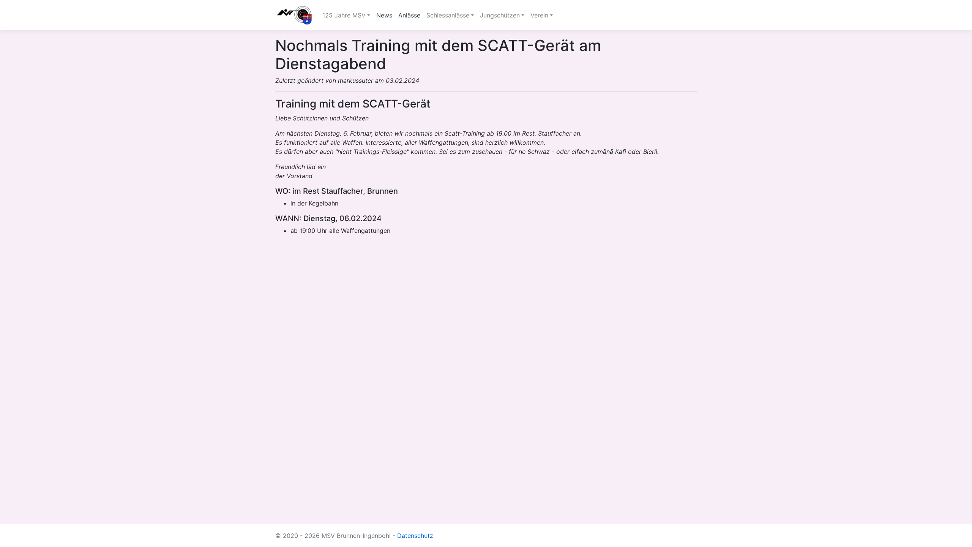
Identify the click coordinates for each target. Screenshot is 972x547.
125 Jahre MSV (344, 15)
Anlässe (409, 15)
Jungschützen (500, 15)
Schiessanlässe (447, 15)
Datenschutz (415, 535)
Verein (539, 15)
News (384, 15)
